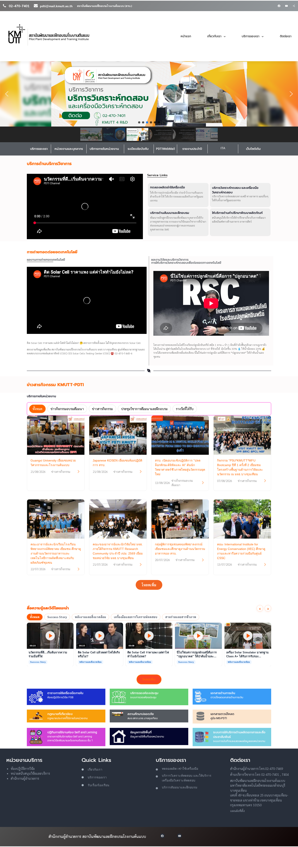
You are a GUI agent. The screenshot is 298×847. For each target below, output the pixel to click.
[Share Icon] (293, 5)
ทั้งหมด (34, 617)
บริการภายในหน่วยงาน (104, 148)
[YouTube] (286, 5)
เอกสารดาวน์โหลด (222, 714)
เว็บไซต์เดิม (253, 148)
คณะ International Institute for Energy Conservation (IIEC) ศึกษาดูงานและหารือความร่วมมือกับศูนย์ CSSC (241, 551)
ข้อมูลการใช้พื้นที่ (141, 732)
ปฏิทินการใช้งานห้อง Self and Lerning (72, 732)
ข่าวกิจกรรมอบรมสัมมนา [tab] (67, 409)
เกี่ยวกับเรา (95, 769)
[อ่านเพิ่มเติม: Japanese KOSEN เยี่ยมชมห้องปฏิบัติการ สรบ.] (140, 471)
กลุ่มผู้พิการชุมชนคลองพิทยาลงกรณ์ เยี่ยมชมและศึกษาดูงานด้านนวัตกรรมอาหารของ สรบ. (180, 549)
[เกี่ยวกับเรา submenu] (225, 36)
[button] (149, 94)
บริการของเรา (39, 148)
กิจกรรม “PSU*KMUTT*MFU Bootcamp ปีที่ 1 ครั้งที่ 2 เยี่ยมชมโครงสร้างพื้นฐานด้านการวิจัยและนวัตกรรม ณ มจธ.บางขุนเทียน (240, 467)
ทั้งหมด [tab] (37, 409)
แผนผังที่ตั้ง (237, 811)
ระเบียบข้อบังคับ (138, 148)
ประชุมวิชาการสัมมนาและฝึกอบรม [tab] (144, 409)
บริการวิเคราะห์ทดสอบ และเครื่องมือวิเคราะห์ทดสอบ (235, 190)
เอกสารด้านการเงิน (223, 693)
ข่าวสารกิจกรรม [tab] (102, 409)
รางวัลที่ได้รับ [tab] (185, 409)
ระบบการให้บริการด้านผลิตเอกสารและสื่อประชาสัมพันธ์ (239, 734)
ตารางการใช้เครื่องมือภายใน (65, 693)
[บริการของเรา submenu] (263, 36)
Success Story (57, 617)
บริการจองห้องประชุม (144, 693)
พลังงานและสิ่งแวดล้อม (90, 617)
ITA (223, 148)
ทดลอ (166, 768)
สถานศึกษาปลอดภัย (140, 714)
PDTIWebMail (165, 148)
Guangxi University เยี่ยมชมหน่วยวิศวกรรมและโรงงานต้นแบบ (53, 463)
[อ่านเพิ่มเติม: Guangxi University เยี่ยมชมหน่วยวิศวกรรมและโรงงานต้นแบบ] (78, 471)
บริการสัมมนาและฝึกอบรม (179, 787)
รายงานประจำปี (192, 148)
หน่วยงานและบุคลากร (69, 148)
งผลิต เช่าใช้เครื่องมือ (184, 768)
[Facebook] (279, 5)
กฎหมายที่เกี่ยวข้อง (60, 714)
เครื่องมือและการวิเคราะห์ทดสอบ (135, 617)
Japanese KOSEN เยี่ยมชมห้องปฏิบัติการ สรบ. (117, 463)
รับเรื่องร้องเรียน (98, 785)
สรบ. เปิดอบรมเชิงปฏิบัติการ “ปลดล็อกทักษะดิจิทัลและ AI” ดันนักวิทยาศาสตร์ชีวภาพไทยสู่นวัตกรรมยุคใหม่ (180, 467)
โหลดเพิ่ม (149, 585)
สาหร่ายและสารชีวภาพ (180, 617)
